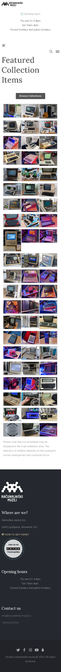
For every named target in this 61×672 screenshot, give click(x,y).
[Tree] (43, 650)
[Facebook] (24, 650)
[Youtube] (36, 650)
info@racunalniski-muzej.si (16, 615)
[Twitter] (18, 650)
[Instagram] (30, 650)
